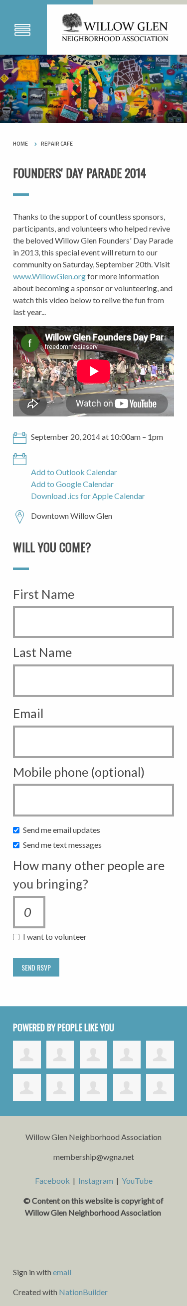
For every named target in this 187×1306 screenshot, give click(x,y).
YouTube (137, 1180)
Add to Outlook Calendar (74, 472)
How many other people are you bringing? (89, 875)
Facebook (52, 1180)
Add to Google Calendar (72, 484)
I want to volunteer (57, 936)
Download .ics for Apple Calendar (88, 495)
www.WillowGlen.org (49, 276)
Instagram (95, 1180)
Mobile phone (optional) (79, 771)
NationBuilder (83, 1292)
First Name (43, 593)
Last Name (42, 652)
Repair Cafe (57, 144)
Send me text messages (64, 844)
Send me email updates (63, 829)
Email (28, 713)
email (62, 1272)
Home (20, 144)
